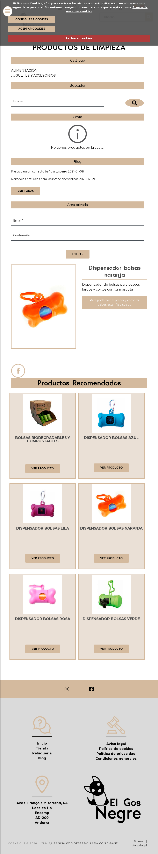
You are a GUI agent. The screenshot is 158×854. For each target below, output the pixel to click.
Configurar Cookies (31, 19)
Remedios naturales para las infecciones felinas (44, 179)
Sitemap (139, 841)
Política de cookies (116, 749)
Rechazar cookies (79, 38)
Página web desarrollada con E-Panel (87, 843)
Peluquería (42, 753)
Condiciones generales (116, 759)
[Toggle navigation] (7, 11)
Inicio (42, 743)
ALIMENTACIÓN (24, 70)
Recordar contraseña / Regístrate (35, 245)
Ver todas (25, 191)
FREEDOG (43, 357)
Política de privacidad (116, 754)
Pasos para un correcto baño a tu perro (39, 171)
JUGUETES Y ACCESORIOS (33, 75)
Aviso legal (116, 744)
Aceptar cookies (31, 28)
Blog (42, 758)
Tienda (42, 748)
